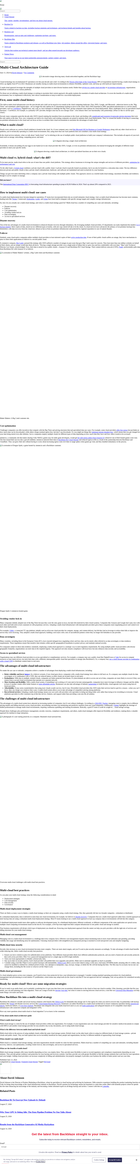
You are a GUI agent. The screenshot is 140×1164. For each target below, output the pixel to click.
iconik (37, 199)
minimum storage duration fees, (102, 432)
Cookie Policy (40, 1161)
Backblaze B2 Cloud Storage (68, 440)
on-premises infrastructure (116, 87)
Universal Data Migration (124, 990)
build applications (88, 1006)
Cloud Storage (16, 1062)
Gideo (12, 630)
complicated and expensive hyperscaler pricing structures (111, 116)
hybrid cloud (19, 168)
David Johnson (17, 73)
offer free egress (122, 430)
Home (6, 15)
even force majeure (26, 1006)
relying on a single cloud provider (93, 87)
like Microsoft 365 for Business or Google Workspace (91, 129)
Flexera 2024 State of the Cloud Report (83, 82)
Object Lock (61, 963)
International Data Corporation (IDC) (16, 184)
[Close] (136, 1160)
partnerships (92, 684)
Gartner (116, 705)
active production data (78, 237)
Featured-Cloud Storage (29, 1062)
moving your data (61, 990)
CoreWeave (17, 108)
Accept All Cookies (115, 1160)
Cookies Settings (99, 1160)
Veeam (14, 199)
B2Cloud (47, 1062)
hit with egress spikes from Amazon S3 (91, 438)
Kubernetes (31, 199)
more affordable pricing (47, 684)
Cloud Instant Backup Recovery (49, 1004)
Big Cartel (19, 243)
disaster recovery (81, 917)
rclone (46, 199)
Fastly (121, 247)
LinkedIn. (105, 1086)
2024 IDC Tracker (101, 703)
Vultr (117, 657)
